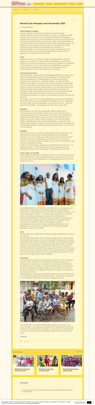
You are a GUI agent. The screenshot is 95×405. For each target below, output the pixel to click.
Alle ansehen (79, 351)
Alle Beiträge (16, 10)
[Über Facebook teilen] (20, 341)
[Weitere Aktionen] (74, 20)
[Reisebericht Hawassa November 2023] (23, 361)
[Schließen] (93, 402)
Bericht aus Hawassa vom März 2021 (46, 370)
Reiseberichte (26, 10)
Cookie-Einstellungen (80, 402)
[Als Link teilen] (28, 341)
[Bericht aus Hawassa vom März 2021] (47, 361)
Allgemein (36, 10)
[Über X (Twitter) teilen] (24, 341)
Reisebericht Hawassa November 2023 (22, 370)
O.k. (89, 402)
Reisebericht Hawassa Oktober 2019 (70, 370)
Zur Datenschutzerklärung (33, 403)
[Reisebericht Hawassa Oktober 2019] (71, 361)
